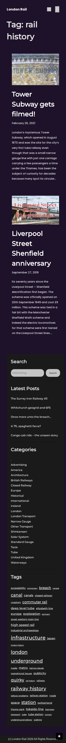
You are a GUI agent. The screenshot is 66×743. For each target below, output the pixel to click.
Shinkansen (19, 531)
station (28, 702)
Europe (16, 490)
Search (53, 373)
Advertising (19, 464)
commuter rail (34, 602)
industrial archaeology (25, 630)
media (14, 668)
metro (23, 668)
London (16, 511)
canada (56, 588)
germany (46, 614)
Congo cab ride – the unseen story (34, 435)
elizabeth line (44, 608)
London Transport (23, 516)
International (20, 500)
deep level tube (23, 608)
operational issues (21, 673)
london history (17, 645)
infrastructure (28, 638)
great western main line (25, 619)
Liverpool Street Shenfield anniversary (31, 248)
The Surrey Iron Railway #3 (29, 398)
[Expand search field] (57, 9)
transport (15, 714)
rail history (30, 681)
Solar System (20, 537)
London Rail (17, 9)
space (15, 702)
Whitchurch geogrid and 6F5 (31, 407)
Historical (17, 495)
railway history (28, 688)
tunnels (48, 715)
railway (41, 680)
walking (38, 719)
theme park (17, 709)
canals (28, 595)
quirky (17, 679)
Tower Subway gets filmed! (33, 104)
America (17, 470)
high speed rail (22, 625)
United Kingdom (22, 557)
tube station (35, 714)
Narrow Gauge (21, 521)
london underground (27, 656)
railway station (39, 695)
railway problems (19, 695)
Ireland (16, 506)
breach (45, 588)
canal (16, 594)
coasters (16, 602)
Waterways (18, 562)
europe (16, 614)
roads (52, 695)
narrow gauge (36, 668)
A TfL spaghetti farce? (26, 426)
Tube (14, 552)
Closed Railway (21, 485)
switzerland (45, 702)
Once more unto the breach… (31, 416)
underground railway (21, 719)
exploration (31, 614)
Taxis (14, 547)
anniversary (32, 588)
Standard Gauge (22, 542)
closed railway (43, 595)
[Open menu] (49, 9)
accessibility (18, 588)
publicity (40, 673)
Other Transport (22, 526)
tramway (49, 709)
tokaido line (35, 709)
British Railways (21, 480)
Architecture (19, 475)
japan (51, 638)
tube (24, 714)
